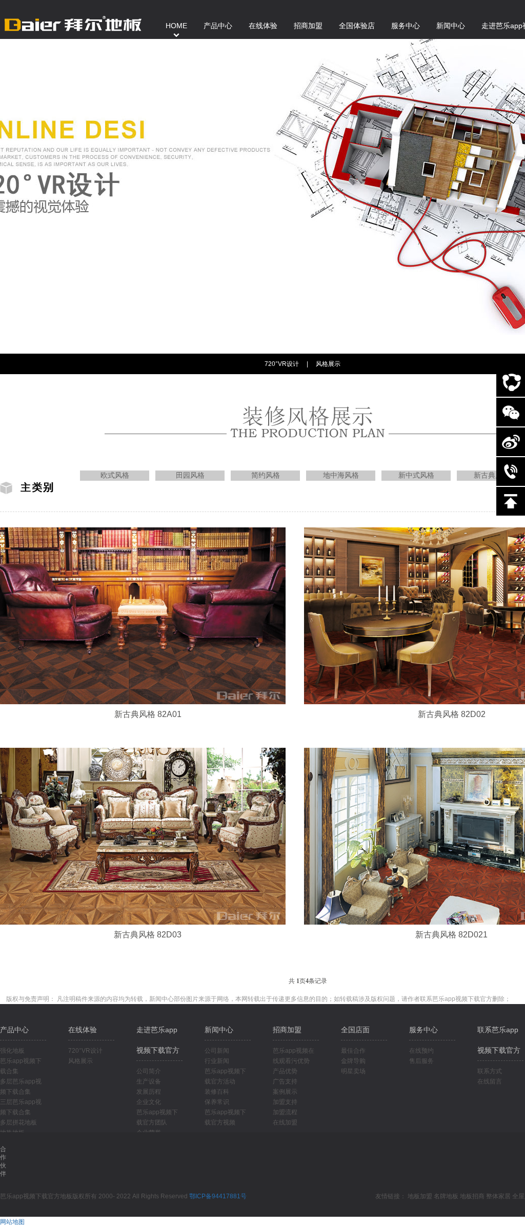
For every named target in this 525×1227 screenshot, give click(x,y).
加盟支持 (285, 1102)
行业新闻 (217, 1061)
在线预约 (421, 1050)
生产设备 (148, 1081)
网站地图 (12, 1221)
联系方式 (489, 1071)
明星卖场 (353, 1071)
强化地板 (12, 1050)
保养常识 (217, 1102)
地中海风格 (341, 475)
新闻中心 (219, 1030)
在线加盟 (285, 1122)
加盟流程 (285, 1112)
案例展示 (285, 1091)
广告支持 (285, 1081)
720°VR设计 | (286, 363)
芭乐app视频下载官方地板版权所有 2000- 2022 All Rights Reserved (94, 1196)
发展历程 (148, 1091)
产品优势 (285, 1071)
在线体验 (82, 1030)
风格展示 (328, 363)
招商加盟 (287, 1030)
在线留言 (489, 1081)
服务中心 (423, 1030)
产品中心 (14, 1030)
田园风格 (190, 475)
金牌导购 (353, 1061)
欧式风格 (114, 475)
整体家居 (498, 1196)
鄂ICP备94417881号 (218, 1196)
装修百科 (217, 1091)
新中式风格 (416, 475)
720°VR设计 (85, 1050)
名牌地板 (446, 1196)
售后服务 (421, 1061)
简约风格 (265, 475)
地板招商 (472, 1196)
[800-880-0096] (510, 471)
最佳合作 (353, 1050)
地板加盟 (420, 1196)
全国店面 (355, 1030)
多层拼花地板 (18, 1122)
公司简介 (148, 1071)
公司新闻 (217, 1050)
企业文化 (148, 1102)
